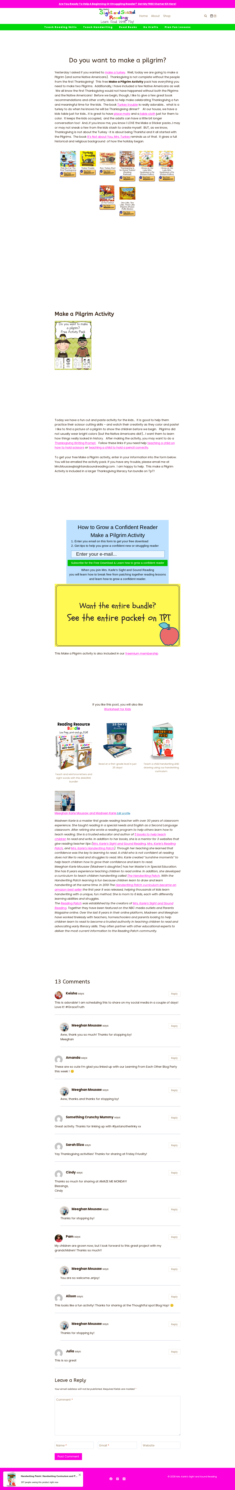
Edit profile (123, 813)
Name (61, 1445)
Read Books (128, 27)
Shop (167, 16)
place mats (122, 114)
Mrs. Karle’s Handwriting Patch (92, 848)
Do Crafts (150, 27)
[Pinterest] (117, 1479)
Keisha (71, 993)
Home (143, 16)
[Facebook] (111, 1479)
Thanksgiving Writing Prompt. (75, 443)
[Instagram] (124, 1479)
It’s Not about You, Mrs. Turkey (109, 137)
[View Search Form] (205, 16)
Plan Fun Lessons (178, 27)
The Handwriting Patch (143, 876)
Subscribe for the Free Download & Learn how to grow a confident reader (117, 562)
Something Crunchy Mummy (90, 1117)
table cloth (147, 114)
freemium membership (141, 653)
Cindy (71, 1172)
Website (148, 1445)
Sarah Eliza (75, 1145)
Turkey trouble (127, 105)
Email (104, 1445)
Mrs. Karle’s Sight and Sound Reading (119, 844)
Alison (71, 1296)
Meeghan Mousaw (87, 1025)
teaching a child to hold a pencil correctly (118, 447)
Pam (70, 1236)
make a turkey (115, 72)
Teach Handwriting (98, 27)
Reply (174, 993)
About (155, 16)
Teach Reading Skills (60, 27)
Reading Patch (71, 903)
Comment (64, 1400)
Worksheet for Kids (117, 709)
